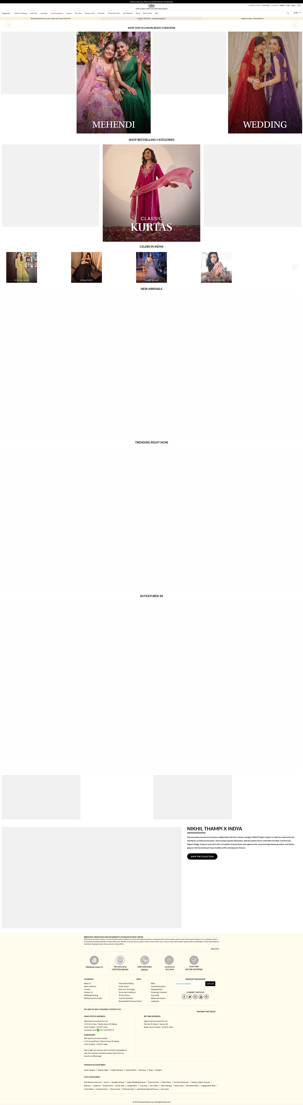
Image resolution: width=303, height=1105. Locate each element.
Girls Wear (154, 1086)
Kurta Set (33, 13)
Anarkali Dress (102, 1089)
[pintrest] (206, 996)
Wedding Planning (91, 995)
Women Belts (131, 1070)
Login (288, 5)
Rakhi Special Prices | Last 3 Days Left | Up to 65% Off (50, 18)
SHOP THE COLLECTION (202, 856)
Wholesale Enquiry (158, 998)
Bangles (159, 1070)
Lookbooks (155, 1001)
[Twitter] (189, 996)
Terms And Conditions (127, 992)
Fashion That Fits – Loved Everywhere (151, 18)
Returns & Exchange (127, 989)
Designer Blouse (117, 1082)
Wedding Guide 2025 (255, 5)
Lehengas (44, 13)
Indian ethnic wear (114, 942)
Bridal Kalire (108, 1086)
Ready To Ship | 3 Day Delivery (252, 18)
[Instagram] (195, 996)
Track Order (266, 5)
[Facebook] (184, 996)
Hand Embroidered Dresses (147, 1089)
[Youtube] (200, 996)
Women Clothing (21, 13)
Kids (156, 13)
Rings (151, 1070)
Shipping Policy (157, 989)
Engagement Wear (208, 1086)
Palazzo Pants (153, 1082)
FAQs (153, 983)
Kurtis (106, 1082)
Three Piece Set (114, 13)
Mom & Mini (147, 13)
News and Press (90, 986)
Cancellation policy (158, 986)
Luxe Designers (57, 13)
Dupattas (97, 1086)
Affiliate (282, 5)
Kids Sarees (179, 1086)
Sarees (69, 13)
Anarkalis (101, 13)
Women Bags (103, 1070)
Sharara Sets (90, 13)
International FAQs (126, 983)
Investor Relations (126, 998)
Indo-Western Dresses (93, 1082)
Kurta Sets (165, 1089)
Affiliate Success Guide (93, 998)
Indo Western (128, 13)
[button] (140, 20)
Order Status (124, 986)
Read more (215, 949)
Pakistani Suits (128, 1089)
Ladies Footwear (117, 1070)
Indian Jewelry (89, 1070)
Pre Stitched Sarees (181, 1082)
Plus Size (78, 13)
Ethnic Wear (166, 1082)
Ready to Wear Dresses (201, 1082)
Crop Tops (143, 1086)
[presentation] (8, 24)
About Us (87, 983)
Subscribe (210, 984)
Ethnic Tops (119, 1086)
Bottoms (87, 1086)
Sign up (293, 5)
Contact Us (88, 992)
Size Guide (155, 995)
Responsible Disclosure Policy (130, 1001)
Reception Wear (192, 1086)
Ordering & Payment (159, 992)
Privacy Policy (124, 995)
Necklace (142, 1070)
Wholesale (274, 5)
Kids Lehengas (166, 1086)
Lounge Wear (132, 1086)
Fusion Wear (89, 1089)
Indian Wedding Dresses (136, 1082)
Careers (87, 989)
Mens (138, 13)
